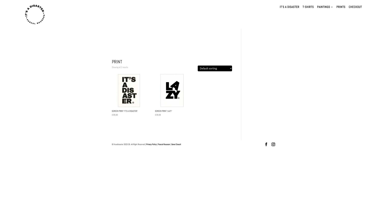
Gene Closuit (176, 144)
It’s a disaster (289, 7)
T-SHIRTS (308, 7)
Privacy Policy (151, 144)
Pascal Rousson (164, 144)
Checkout (355, 7)
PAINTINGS (323, 7)
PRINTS (341, 7)
